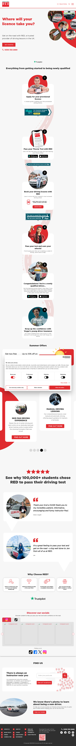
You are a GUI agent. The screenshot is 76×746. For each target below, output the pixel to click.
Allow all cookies (59, 387)
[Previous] (2, 634)
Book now (38, 206)
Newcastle (9, 682)
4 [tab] (41, 449)
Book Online (63, 4)
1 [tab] (30, 449)
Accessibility (31, 732)
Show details (64, 382)
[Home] (5, 4)
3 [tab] (37, 449)
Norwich (16, 682)
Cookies (18, 732)
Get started (9, 44)
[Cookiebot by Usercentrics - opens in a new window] (63, 357)
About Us (18, 729)
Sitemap (6, 734)
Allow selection (38, 387)
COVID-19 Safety (19, 734)
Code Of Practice (32, 734)
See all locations (44, 682)
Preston (8, 683)
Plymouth (24, 682)
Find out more (21, 426)
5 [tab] (44, 449)
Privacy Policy (7, 732)
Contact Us (7, 729)
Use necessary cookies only (16, 387)
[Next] (73, 634)
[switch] (30, 377)
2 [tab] (34, 449)
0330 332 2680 (11, 50)
